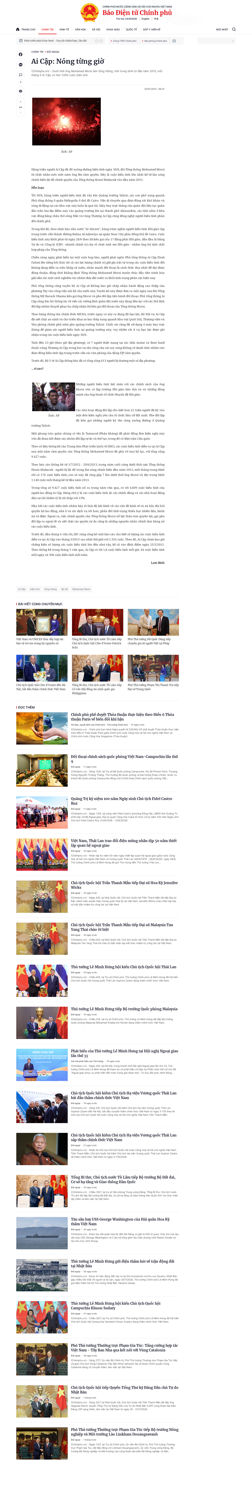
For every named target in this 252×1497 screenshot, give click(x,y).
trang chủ (28, 29)
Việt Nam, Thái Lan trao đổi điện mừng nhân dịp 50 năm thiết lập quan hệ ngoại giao (124, 843)
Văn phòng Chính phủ (155, 40)
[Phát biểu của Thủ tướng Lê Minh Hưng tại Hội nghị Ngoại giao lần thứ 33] (42, 1065)
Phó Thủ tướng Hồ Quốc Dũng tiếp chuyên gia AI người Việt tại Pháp (149, 641)
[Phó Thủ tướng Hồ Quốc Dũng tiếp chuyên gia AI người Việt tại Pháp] (153, 622)
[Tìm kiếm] (234, 29)
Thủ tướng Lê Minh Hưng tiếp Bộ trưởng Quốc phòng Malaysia (124, 1009)
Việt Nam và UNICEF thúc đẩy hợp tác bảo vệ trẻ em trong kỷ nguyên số (40, 641)
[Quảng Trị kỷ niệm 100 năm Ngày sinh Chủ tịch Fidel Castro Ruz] (42, 812)
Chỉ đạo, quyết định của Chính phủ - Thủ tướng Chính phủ (99, 724)
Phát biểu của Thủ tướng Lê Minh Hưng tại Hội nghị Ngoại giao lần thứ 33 (124, 1053)
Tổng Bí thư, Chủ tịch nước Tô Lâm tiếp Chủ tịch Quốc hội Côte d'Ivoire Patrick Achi (97, 643)
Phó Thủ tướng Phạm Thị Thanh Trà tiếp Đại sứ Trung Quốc (153, 687)
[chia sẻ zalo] (20, 64)
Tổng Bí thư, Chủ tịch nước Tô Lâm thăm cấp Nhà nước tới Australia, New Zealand (58, 40)
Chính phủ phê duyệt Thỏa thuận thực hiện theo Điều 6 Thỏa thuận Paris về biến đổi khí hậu (122, 716)
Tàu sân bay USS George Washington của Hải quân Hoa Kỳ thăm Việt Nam (120, 1221)
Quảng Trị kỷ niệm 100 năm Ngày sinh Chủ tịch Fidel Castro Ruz (121, 801)
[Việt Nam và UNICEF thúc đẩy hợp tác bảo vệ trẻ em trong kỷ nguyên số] (42, 622)
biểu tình (35, 589)
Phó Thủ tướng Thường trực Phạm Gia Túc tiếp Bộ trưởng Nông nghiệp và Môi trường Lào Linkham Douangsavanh (124, 1431)
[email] (174, 41)
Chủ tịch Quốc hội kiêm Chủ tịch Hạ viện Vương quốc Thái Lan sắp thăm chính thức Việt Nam (124, 1137)
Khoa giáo (113, 29)
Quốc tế (131, 29)
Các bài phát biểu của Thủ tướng (87, 1061)
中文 (156, 18)
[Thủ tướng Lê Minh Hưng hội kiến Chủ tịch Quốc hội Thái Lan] (42, 981)
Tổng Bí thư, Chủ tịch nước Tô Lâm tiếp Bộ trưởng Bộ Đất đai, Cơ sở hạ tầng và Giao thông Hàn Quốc (123, 1179)
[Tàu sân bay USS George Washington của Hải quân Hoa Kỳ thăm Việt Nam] (42, 1233)
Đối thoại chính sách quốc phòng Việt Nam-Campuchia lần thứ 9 (124, 759)
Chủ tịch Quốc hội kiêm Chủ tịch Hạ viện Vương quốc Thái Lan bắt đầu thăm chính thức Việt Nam (124, 1095)
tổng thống (50, 589)
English (145, 18)
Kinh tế (64, 29)
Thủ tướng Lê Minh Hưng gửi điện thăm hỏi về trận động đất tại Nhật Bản (122, 1263)
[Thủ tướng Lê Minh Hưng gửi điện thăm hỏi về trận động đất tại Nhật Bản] (42, 1275)
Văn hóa (80, 29)
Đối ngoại (53, 51)
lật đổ (64, 589)
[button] (96, 41)
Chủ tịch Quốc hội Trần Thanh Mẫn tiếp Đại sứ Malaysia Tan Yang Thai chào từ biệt (122, 927)
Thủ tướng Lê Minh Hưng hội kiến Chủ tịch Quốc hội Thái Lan (123, 967)
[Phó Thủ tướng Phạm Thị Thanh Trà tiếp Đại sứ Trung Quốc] (153, 668)
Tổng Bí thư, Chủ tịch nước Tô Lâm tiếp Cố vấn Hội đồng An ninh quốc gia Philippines (97, 689)
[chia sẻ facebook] (20, 54)
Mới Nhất (222, 29)
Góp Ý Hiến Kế (151, 29)
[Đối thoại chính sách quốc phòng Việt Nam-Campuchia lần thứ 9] (42, 770)
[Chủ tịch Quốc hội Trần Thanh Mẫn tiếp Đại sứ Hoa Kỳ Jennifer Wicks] (42, 897)
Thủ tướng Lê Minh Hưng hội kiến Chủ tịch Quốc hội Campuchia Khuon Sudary (115, 1305)
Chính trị (47, 29)
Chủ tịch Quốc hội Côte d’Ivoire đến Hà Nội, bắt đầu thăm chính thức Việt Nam (40, 687)
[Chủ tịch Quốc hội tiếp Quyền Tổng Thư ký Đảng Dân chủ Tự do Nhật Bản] (42, 1401)
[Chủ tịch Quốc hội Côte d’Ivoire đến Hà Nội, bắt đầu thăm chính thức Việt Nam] (42, 668)
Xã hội (96, 29)
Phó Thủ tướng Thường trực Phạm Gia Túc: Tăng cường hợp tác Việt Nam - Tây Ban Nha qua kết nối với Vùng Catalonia (124, 1347)
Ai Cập (22, 589)
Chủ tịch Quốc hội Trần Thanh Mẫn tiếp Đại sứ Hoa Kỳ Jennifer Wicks (124, 885)
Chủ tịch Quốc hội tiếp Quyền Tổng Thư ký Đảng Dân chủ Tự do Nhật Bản (124, 1389)
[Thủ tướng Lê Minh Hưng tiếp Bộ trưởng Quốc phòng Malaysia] (42, 1023)
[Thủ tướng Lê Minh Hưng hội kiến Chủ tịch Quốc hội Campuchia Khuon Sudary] (42, 1317)
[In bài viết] (20, 91)
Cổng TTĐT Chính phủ (124, 40)
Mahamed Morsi (81, 589)
